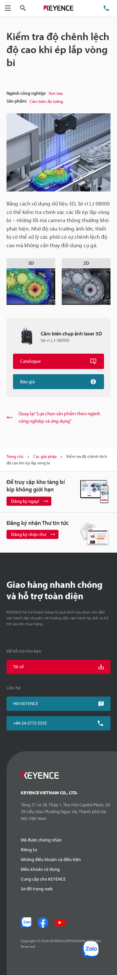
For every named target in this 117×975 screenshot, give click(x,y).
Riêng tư (29, 850)
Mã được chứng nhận (41, 840)
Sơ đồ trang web (37, 889)
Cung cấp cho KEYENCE (43, 879)
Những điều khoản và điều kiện (51, 859)
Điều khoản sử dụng (40, 869)
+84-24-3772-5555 (30, 723)
